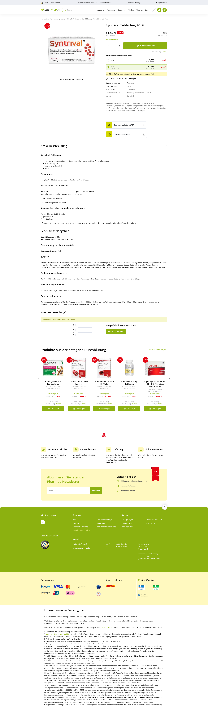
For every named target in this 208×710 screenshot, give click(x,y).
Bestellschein (150, 523)
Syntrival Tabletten (101, 19)
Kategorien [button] (111, 10)
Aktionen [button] (101, 10)
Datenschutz (77, 523)
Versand (164, 52)
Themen (139, 10)
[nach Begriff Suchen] (64, 10)
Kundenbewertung (53, 312)
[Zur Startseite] (50, 10)
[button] (170, 378)
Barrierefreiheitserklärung (106, 527)
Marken (131, 10)
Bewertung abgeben (115, 331)
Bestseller (122, 10)
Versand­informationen (153, 519)
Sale (146, 10)
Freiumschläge (127, 523)
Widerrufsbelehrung (80, 527)
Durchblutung (87, 19)
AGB (74, 519)
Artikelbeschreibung (54, 146)
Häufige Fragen (127, 519)
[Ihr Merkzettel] (154, 10)
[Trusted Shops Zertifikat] (45, 544)
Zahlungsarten (127, 527)
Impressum (101, 523)
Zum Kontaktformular (81, 548)
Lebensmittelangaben (55, 231)
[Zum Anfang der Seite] (164, 507)
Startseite (44, 19)
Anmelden (96, 490)
